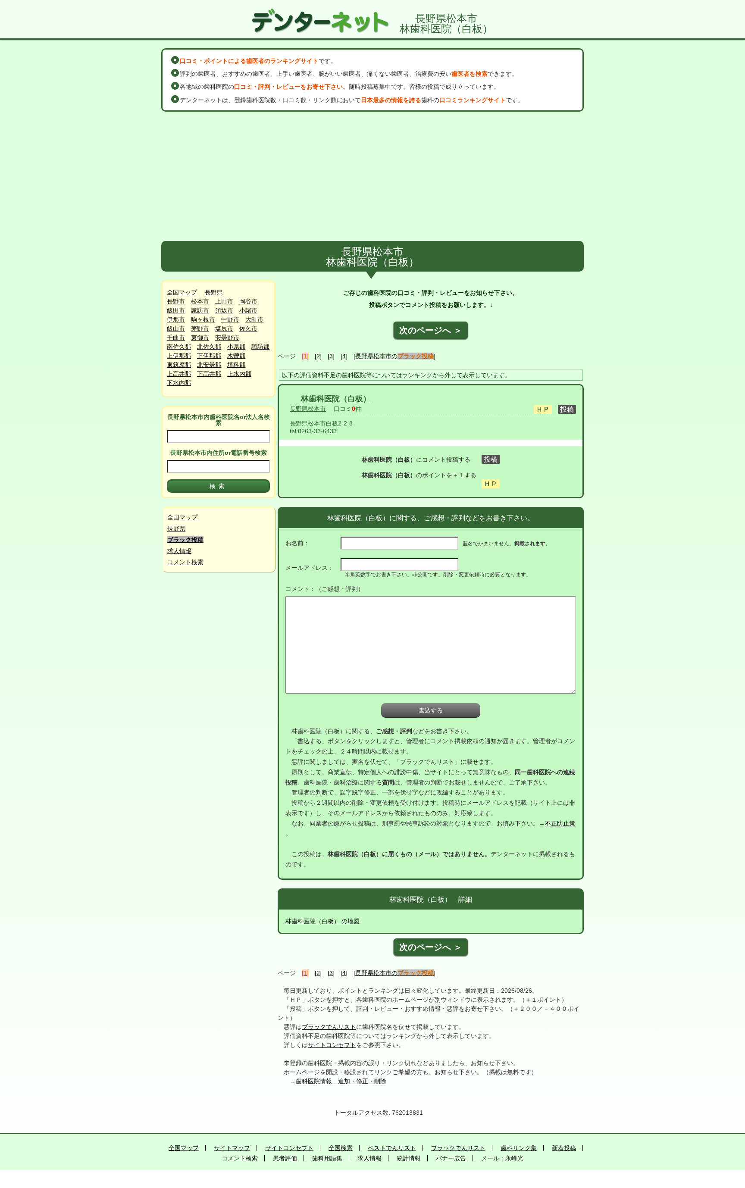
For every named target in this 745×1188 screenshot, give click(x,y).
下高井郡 (209, 373)
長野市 (176, 301)
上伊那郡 (179, 355)
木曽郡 (236, 355)
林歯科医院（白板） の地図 (322, 921)
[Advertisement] (372, 176)
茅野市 (200, 328)
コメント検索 (185, 562)
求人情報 (179, 550)
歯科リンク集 (519, 1148)
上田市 (224, 301)
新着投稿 (564, 1148)
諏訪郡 (260, 346)
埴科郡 (236, 364)
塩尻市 (224, 328)
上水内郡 (239, 373)
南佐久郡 (179, 346)
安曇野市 (227, 337)
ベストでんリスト (392, 1148)
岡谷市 (248, 301)
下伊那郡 (209, 355)
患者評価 (285, 1158)
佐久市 (248, 328)
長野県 (214, 292)
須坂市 (224, 310)
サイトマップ (232, 1148)
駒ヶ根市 (203, 319)
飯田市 (176, 310)
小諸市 (248, 310)
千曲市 (176, 337)
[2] (318, 356)
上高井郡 (179, 373)
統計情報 (409, 1158)
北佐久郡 (209, 346)
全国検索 (341, 1148)
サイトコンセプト (332, 1044)
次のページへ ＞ (430, 330)
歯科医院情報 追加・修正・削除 (341, 1081)
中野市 (230, 319)
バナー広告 (451, 1158)
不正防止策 (560, 823)
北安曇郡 (209, 364)
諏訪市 (200, 310)
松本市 (200, 301)
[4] (344, 356)
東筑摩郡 (179, 364)
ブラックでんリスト (329, 1026)
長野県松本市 (308, 408)
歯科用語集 (327, 1158)
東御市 (200, 337)
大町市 (254, 319)
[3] (331, 356)
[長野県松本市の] (394, 356)
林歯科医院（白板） (336, 398)
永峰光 (514, 1158)
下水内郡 (179, 382)
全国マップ (182, 292)
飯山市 (176, 328)
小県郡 (236, 346)
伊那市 (176, 319)
